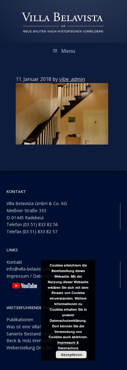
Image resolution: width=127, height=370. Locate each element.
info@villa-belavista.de (28, 269)
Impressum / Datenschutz (32, 276)
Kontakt (14, 262)
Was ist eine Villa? (23, 327)
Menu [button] (68, 51)
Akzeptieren (71, 354)
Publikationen (19, 319)
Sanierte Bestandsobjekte (32, 334)
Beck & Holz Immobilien (30, 340)
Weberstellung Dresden (29, 348)
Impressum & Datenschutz (68, 345)
